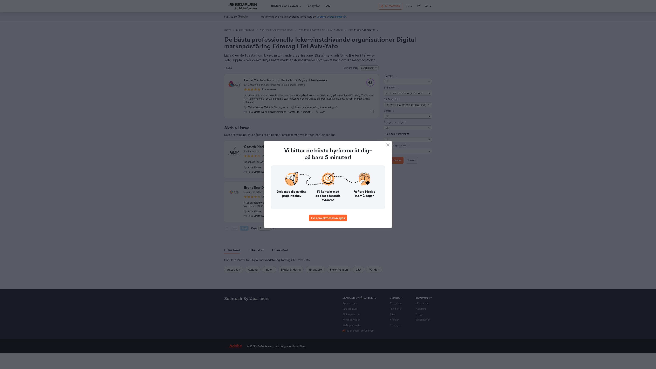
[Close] (388, 145)
